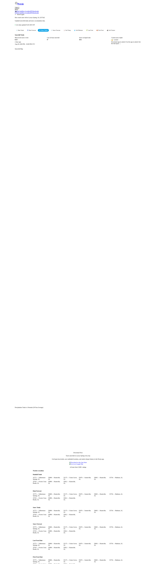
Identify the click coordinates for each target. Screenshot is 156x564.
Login (37, 11)
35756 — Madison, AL (116, 477)
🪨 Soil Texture (111, 30)
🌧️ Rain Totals (20, 30)
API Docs (32, 11)
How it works (26, 11)
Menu (17, 8)
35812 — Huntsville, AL (69, 482)
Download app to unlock (118, 42)
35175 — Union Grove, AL (70, 478)
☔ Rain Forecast (31, 30)
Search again (20, 14)
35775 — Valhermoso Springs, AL (39, 478)
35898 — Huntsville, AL (54, 482)
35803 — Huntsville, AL (100, 478)
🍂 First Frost (100, 30)
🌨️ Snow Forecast (55, 30)
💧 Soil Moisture (78, 30)
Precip (21, 4)
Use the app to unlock (132, 42)
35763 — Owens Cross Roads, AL (39, 482)
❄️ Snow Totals (43, 30)
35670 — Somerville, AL (85, 478)
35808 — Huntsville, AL (54, 478)
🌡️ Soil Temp (67, 30)
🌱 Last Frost (89, 30)
